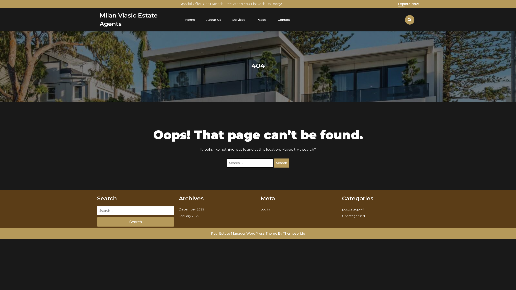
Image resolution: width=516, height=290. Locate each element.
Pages (261, 20)
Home (190, 20)
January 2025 (189, 216)
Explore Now (408, 4)
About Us (213, 20)
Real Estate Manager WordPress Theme (244, 233)
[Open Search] (410, 20)
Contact (284, 20)
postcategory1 (353, 209)
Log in (265, 209)
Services (238, 20)
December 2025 (191, 209)
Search (281, 163)
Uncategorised (353, 216)
